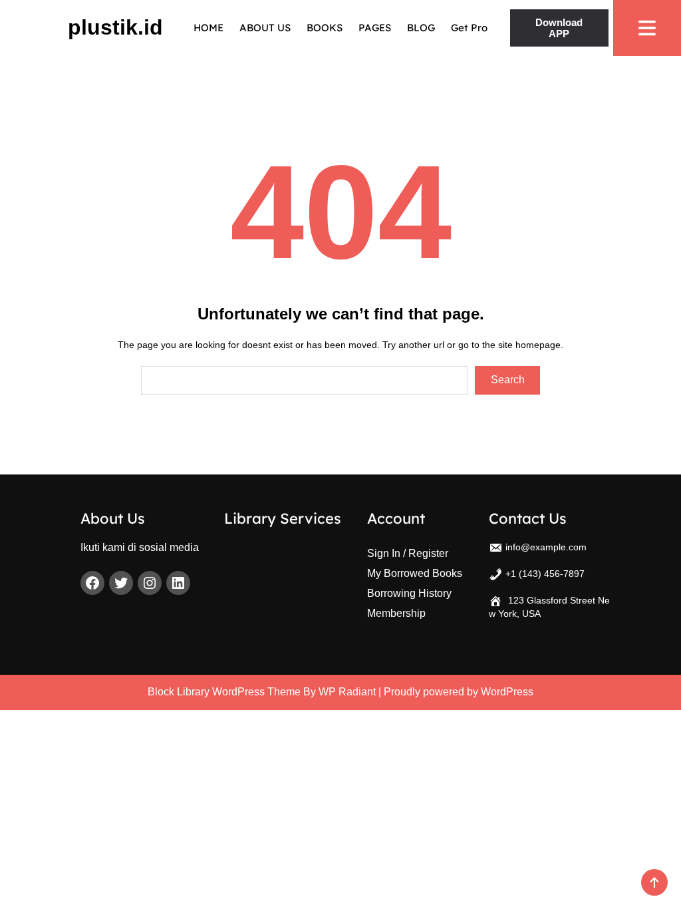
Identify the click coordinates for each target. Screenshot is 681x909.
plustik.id (115, 27)
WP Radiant (347, 691)
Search (508, 379)
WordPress (507, 691)
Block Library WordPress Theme (224, 691)
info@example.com (546, 547)
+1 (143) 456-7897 (545, 573)
